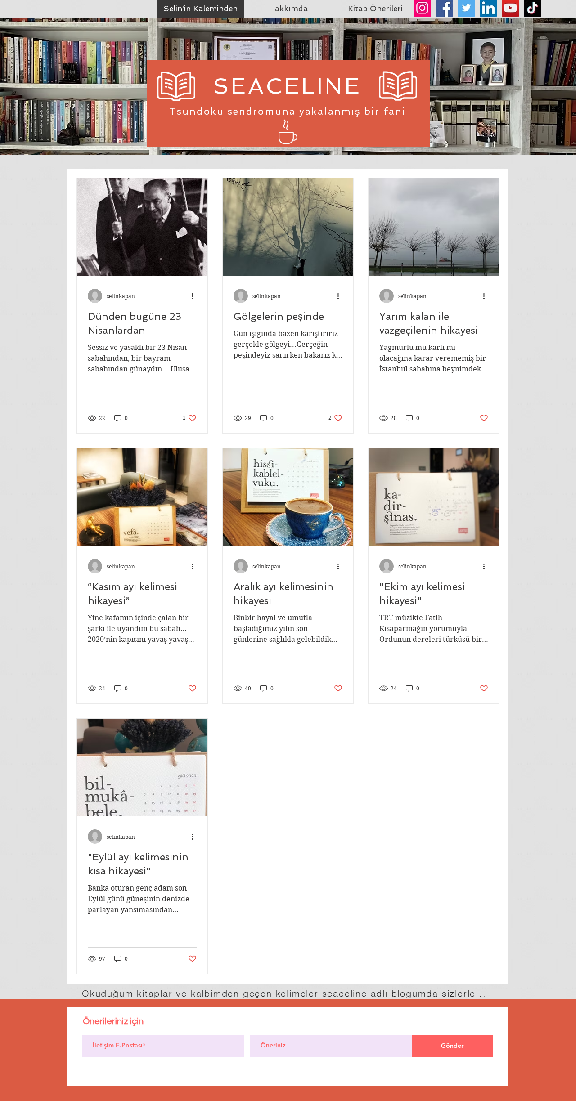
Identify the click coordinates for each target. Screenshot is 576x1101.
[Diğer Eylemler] (195, 296)
